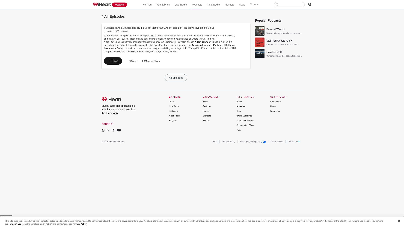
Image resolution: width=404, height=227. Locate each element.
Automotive (275, 101)
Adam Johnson (203, 41)
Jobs (239, 129)
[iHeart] (101, 4)
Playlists (229, 4)
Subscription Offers (245, 125)
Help (215, 141)
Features (207, 106)
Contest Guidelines (245, 120)
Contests (207, 115)
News (242, 4)
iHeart (171, 101)
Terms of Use (277, 141)
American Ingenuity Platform (207, 45)
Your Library (163, 4)
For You (147, 4)
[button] (113, 61)
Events (206, 110)
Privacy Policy (228, 141)
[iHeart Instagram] (113, 130)
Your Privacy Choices (250, 141)
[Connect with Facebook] (103, 130)
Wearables (275, 110)
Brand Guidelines (244, 115)
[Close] (398, 221)
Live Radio (181, 4)
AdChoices (293, 141)
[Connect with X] (108, 130)
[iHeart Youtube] (119, 130)
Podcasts (197, 4)
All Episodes (114, 16)
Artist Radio (213, 4)
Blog (239, 110)
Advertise (241, 106)
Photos (206, 120)
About (239, 101)
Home (273, 106)
